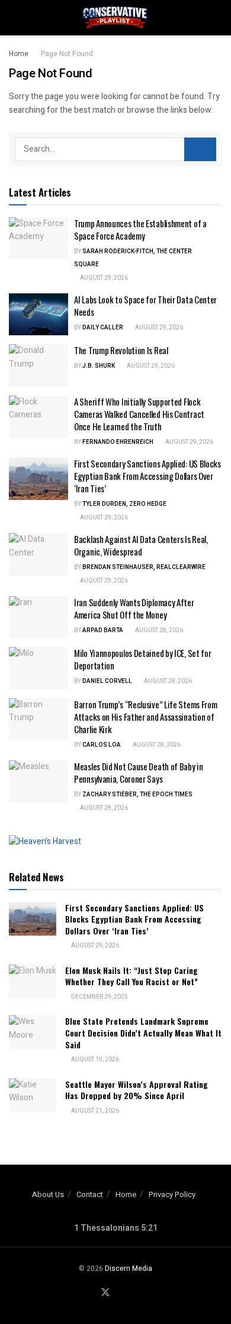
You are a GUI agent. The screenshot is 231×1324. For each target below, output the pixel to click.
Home (18, 53)
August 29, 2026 (103, 278)
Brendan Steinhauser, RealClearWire (144, 567)
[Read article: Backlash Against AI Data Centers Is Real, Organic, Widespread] (38, 554)
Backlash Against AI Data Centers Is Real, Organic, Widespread (141, 545)
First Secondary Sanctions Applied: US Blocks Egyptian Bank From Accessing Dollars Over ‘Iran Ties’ (147, 476)
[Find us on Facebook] (90, 1293)
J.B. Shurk (98, 366)
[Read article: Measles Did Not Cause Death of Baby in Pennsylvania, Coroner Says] (38, 781)
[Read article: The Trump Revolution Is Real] (38, 365)
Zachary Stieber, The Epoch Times (137, 794)
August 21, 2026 (94, 1111)
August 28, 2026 (158, 630)
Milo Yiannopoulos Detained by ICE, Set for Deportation (142, 659)
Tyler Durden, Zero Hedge (124, 504)
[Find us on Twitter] (105, 1293)
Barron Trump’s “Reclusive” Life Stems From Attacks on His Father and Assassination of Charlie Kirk (145, 716)
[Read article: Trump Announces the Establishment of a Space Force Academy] (38, 238)
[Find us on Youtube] (120, 1293)
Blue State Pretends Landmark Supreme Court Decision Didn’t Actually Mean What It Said (143, 1032)
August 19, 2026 (94, 1059)
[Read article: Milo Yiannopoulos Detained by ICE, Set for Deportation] (38, 668)
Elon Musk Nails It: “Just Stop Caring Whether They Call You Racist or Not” (131, 976)
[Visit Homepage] (115, 18)
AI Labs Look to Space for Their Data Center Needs (145, 305)
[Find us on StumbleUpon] (133, 1293)
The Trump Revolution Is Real (121, 350)
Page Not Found (67, 53)
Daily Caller (102, 327)
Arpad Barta (102, 630)
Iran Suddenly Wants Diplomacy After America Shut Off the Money (134, 608)
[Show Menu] (14, 17)
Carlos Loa (101, 745)
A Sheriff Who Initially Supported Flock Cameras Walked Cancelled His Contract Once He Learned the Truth (139, 414)
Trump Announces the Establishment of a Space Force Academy (140, 229)
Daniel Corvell (107, 681)
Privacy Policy (172, 1194)
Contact (89, 1194)
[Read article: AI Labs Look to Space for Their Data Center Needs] (38, 314)
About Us (48, 1194)
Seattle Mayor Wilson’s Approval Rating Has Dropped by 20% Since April (136, 1090)
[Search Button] (217, 17)
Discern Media (128, 1268)
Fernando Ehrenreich (117, 442)
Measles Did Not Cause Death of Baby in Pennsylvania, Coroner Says (138, 772)
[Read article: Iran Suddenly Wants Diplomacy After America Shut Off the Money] (38, 617)
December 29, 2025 (99, 997)
